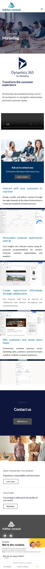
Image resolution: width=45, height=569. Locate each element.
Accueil (4, 34)
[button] (22, 421)
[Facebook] (11, 536)
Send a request (22, 177)
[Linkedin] (5, 536)
